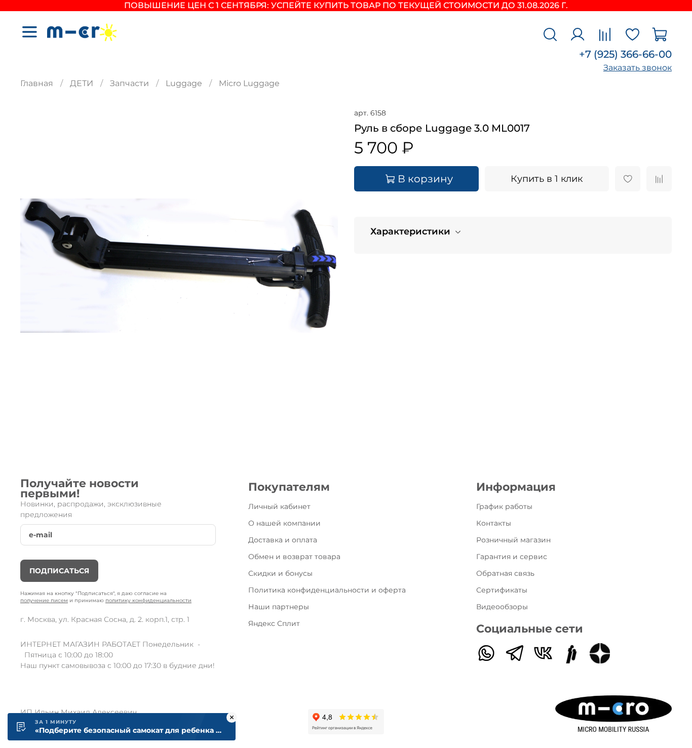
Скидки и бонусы (280, 573)
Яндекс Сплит (274, 623)
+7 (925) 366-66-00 (625, 54)
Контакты (493, 523)
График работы (504, 506)
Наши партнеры (278, 606)
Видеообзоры (502, 606)
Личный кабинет (279, 506)
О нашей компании (284, 523)
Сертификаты (501, 590)
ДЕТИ (81, 83)
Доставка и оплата (282, 539)
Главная (36, 83)
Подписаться (59, 570)
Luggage (184, 83)
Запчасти (129, 83)
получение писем (44, 600)
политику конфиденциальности (148, 600)
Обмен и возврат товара (294, 556)
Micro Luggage (249, 83)
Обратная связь (505, 573)
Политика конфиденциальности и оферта (327, 590)
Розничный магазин (513, 539)
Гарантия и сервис (511, 556)
